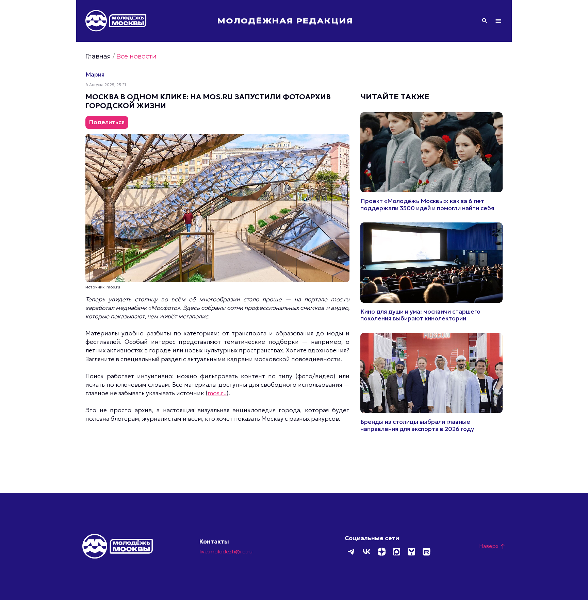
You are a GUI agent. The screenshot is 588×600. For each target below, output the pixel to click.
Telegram (351, 552)
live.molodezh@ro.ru (225, 551)
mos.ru (217, 393)
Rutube (426, 552)
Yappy (411, 552)
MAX (396, 552)
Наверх (492, 546)
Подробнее (431, 162)
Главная (98, 56)
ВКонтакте (366, 552)
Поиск (484, 21)
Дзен (381, 552)
